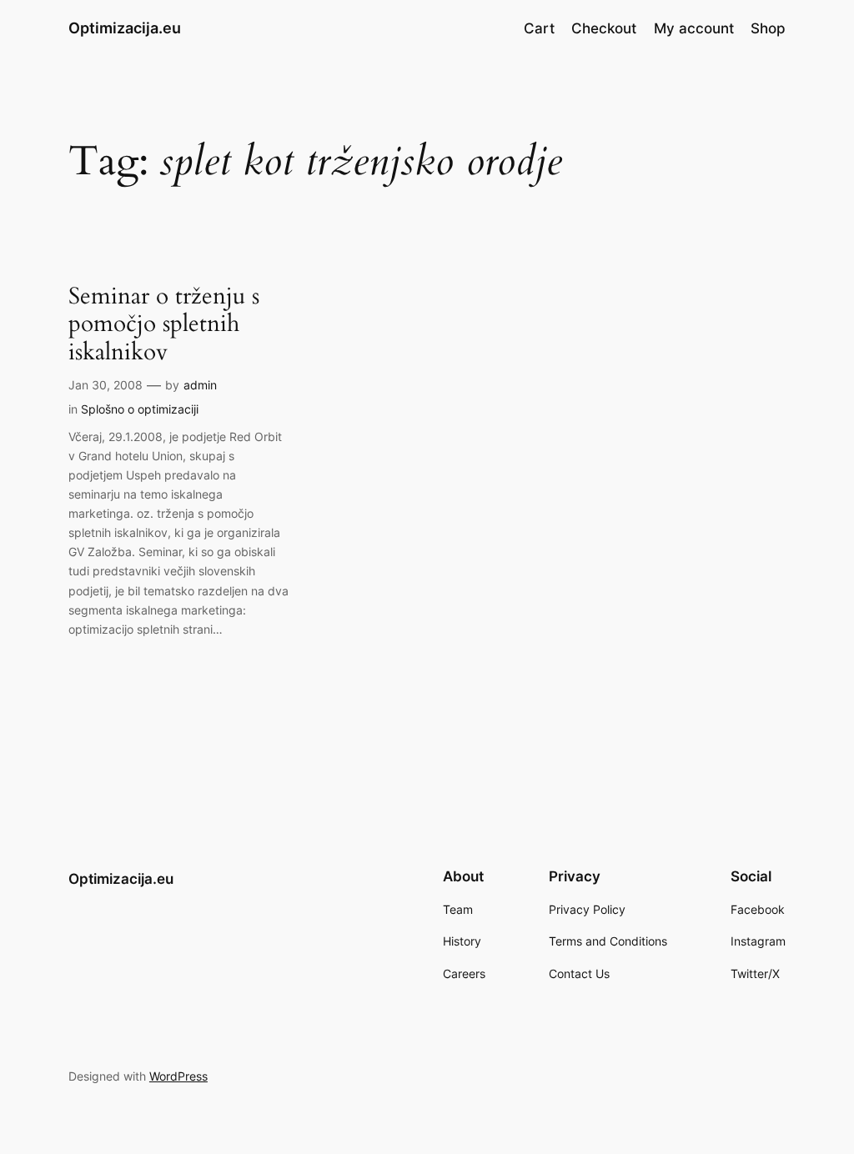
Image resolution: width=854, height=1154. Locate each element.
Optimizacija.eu (124, 28)
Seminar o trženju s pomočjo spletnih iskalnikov (163, 324)
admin (200, 385)
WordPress (178, 1076)
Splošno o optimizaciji (139, 409)
